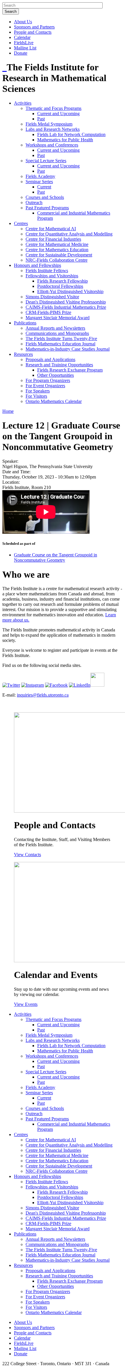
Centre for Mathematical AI (51, 228)
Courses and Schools (45, 197)
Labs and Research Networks (53, 129)
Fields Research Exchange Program (70, 369)
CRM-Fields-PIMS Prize (48, 312)
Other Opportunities (55, 375)
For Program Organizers (48, 380)
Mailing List (25, 47)
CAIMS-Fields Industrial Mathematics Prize (66, 307)
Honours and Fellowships (37, 265)
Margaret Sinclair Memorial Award (58, 317)
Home (8, 411)
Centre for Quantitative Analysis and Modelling (69, 233)
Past (41, 118)
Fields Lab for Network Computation (71, 134)
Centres (21, 223)
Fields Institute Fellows (47, 270)
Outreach (34, 202)
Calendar (22, 37)
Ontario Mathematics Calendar (54, 401)
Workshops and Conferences (52, 144)
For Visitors (36, 396)
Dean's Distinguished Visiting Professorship (66, 301)
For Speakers (38, 390)
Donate (20, 53)
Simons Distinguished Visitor (52, 296)
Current (44, 186)
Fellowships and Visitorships (52, 275)
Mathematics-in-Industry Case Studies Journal (68, 349)
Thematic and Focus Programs (53, 108)
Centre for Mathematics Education (57, 249)
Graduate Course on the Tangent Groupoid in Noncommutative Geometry (55, 557)
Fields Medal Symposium (49, 124)
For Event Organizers (45, 385)
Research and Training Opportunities (59, 364)
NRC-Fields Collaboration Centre (57, 260)
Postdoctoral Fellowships (60, 286)
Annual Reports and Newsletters (55, 328)
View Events (26, 1004)
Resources (23, 354)
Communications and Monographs (57, 333)
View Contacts (27, 854)
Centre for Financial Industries (53, 239)
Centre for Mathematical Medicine (57, 244)
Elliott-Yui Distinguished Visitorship (70, 291)
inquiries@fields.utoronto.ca (43, 694)
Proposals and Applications (50, 359)
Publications (25, 322)
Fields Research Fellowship (62, 281)
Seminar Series (39, 181)
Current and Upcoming (58, 113)
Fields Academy (40, 176)
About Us (23, 21)
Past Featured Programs (47, 207)
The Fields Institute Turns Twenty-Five (61, 338)
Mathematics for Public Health (65, 139)
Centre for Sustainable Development (59, 254)
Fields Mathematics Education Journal (60, 343)
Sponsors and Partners (34, 26)
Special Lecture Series (46, 160)
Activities (22, 103)
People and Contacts (32, 32)
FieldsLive (23, 42)
